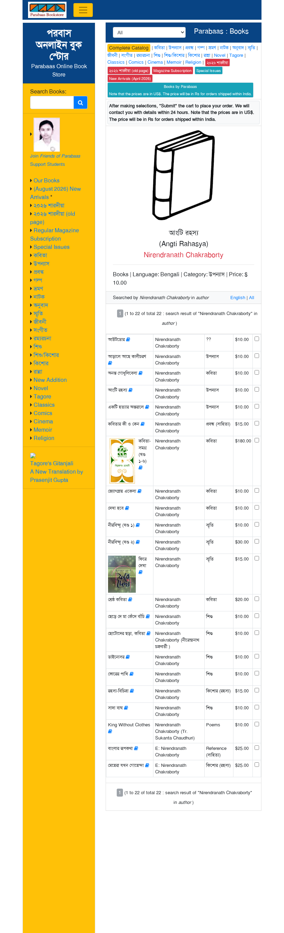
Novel (41, 388)
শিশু (38, 346)
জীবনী (40, 321)
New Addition (50, 380)
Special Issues (52, 247)
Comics (43, 413)
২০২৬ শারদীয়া (49, 205)
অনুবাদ (41, 305)
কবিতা (40, 255)
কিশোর (41, 363)
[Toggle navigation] (83, 10)
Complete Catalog (129, 48)
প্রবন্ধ (39, 272)
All (251, 297)
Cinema (43, 421)
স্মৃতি (38, 313)
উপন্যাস (42, 263)
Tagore (42, 396)
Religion (44, 438)
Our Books (47, 180)
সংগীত (40, 330)
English (237, 297)
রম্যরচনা (42, 338)
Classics (44, 405)
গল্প (38, 280)
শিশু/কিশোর (46, 355)
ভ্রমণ (38, 288)
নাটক (39, 296)
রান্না (38, 371)
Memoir (43, 429)
